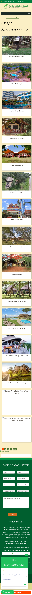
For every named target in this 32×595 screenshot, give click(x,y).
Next (14, 449)
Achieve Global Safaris (12, 18)
